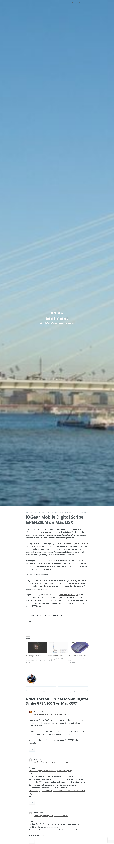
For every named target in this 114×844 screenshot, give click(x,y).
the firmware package (68, 594)
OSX (79, 512)
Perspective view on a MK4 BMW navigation (39, 691)
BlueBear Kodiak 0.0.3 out (79, 691)
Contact (81, 3)
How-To (50, 512)
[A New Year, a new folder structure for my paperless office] (35, 647)
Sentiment (57, 318)
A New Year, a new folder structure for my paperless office (34, 657)
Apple (63, 512)
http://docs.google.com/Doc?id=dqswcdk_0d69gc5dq (50, 770)
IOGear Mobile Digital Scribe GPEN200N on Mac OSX (54, 519)
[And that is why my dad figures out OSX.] (56, 647)
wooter (44, 512)
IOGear (74, 512)
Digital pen (68, 512)
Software (56, 512)
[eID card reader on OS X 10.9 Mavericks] (78, 647)
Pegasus (83, 512)
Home (67, 3)
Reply (31, 749)
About (73, 3)
